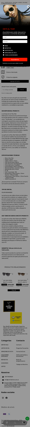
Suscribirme (15, 59)
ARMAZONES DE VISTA (11, 52)
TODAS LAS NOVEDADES (11, 55)
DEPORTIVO (8, 48)
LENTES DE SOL (9, 50)
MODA (6, 46)
